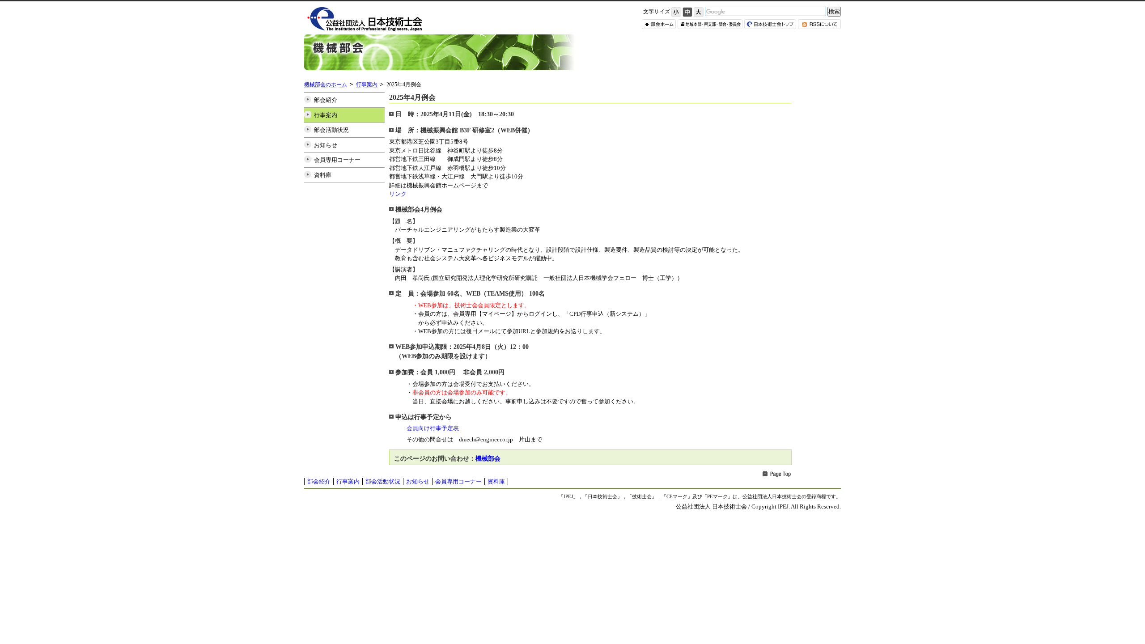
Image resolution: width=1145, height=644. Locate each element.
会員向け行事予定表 (430, 428)
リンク (398, 194)
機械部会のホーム (325, 85)
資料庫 (322, 175)
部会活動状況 (331, 130)
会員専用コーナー (337, 160)
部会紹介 (325, 100)
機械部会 (487, 458)
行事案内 (366, 85)
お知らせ (325, 145)
